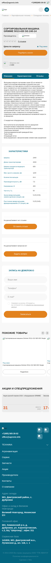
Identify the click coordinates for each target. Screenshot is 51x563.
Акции (5, 469)
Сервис (6, 457)
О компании (8, 487)
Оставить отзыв (20, 226)
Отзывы (40, 76)
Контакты (7, 481)
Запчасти (7, 463)
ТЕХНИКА (7, 444)
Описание (8, 76)
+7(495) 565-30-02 (10, 433)
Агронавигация (10, 451)
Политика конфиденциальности (25, 556)
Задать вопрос (20, 254)
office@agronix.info (10, 3)
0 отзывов (22, 41)
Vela (30, 560)
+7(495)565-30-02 (38, 3)
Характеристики (24, 76)
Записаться (25, 314)
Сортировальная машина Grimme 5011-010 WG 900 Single (23, 365)
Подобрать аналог (25, 53)
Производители (10, 475)
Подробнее (24, 372)
